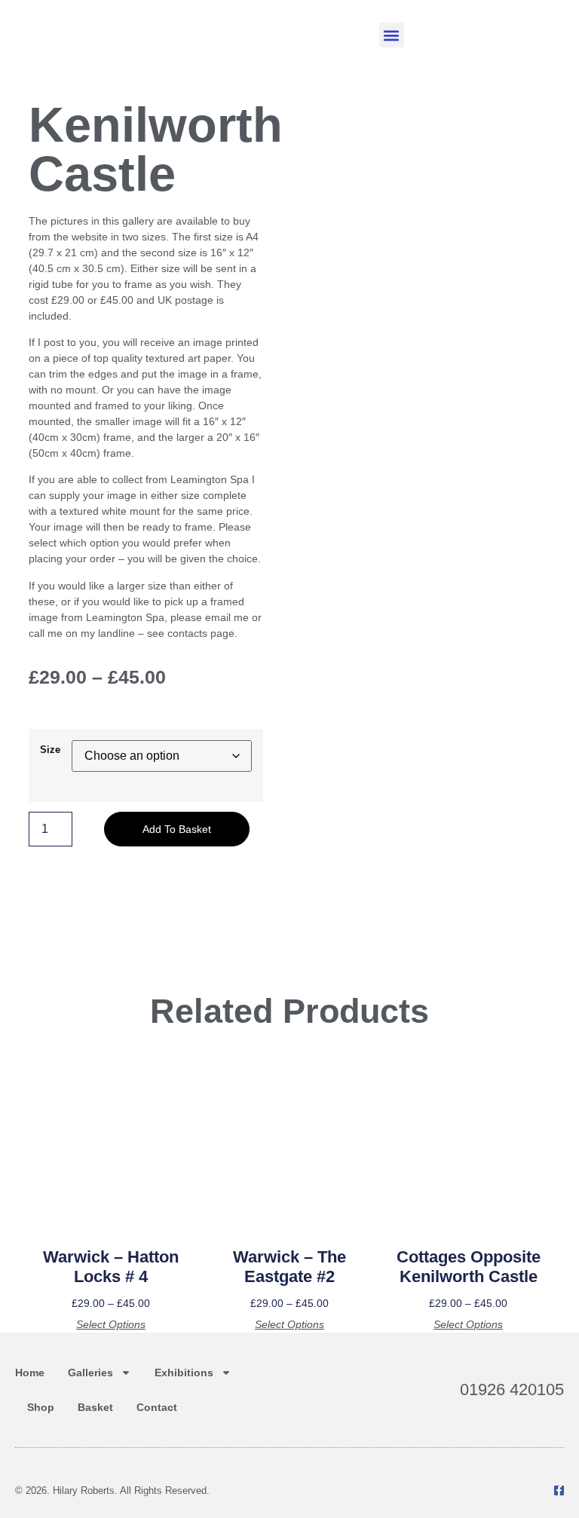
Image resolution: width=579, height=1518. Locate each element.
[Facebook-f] (559, 1490)
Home (29, 1373)
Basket (95, 1407)
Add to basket (176, 829)
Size (50, 750)
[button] (391, 35)
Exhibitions (184, 1373)
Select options (111, 1324)
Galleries (90, 1373)
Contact (156, 1407)
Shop (40, 1407)
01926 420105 (512, 1389)
